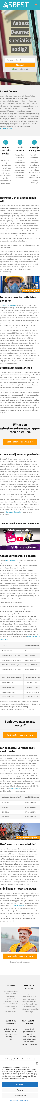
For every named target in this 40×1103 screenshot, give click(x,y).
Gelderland (7, 1029)
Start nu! (20, 65)
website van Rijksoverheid (13, 512)
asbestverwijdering (11, 560)
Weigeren (20, 1090)
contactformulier (6, 129)
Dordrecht (31, 1037)
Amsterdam (29, 1029)
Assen (33, 1032)
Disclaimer (30, 1059)
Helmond (32, 1039)
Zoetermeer (33, 1044)
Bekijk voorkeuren (20, 1095)
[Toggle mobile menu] (36, 5)
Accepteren (20, 1084)
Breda (29, 1034)
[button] (37, 1064)
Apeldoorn (26, 1032)
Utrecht (8, 1037)
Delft (24, 1037)
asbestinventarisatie (10, 305)
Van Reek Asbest (19, 1059)
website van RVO (15, 788)
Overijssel (13, 1034)
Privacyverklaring (24, 1100)
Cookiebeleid (14, 1100)
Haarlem (25, 1039)
